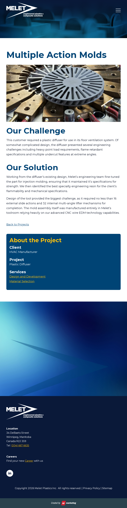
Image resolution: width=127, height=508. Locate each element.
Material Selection (22, 281)
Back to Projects (17, 224)
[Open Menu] (118, 10)
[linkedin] (9, 473)
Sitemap (107, 488)
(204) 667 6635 (20, 445)
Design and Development (27, 276)
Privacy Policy (91, 488)
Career (29, 460)
